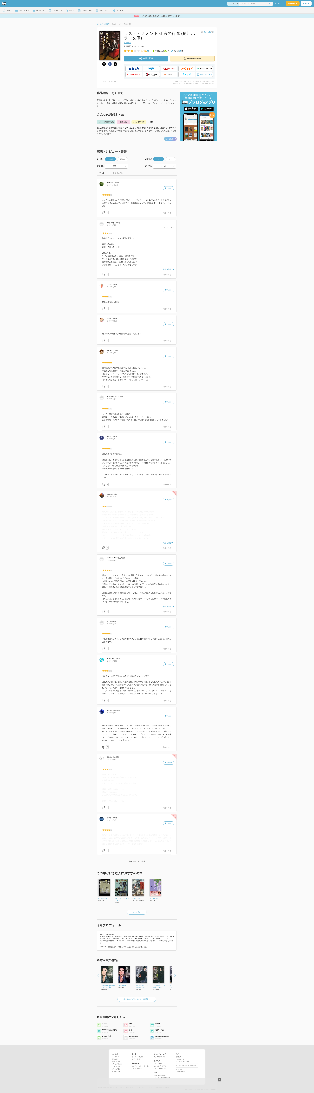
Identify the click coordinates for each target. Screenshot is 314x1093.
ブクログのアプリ (159, 1063)
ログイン (306, 3)
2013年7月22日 (112, 497)
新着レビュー (116, 1061)
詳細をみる (167, 213)
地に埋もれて (154, 898)
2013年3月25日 (112, 661)
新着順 (122, 159)
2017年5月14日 (112, 287)
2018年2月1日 (111, 225)
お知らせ (178, 1057)
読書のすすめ (116, 1071)
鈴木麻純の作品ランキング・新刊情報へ (137, 999)
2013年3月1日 (111, 759)
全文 (170, 159)
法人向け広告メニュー (183, 1061)
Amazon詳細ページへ (194, 58)
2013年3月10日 (112, 713)
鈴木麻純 (127, 43)
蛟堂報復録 (122, 985)
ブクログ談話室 (117, 1064)
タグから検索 (136, 1059)
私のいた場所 (136, 898)
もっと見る (169, 139)
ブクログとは (279, 3)
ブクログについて (159, 1057)
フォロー (169, 188)
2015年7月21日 (112, 321)
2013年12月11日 (112, 399)
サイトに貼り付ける (109, 81)
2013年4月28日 (112, 624)
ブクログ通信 (116, 1069)
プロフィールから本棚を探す (140, 1066)
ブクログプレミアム (160, 1066)
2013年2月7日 (111, 820)
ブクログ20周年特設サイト (162, 1077)
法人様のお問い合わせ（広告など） (187, 1065)
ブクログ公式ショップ (160, 1068)
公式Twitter (179, 1069)
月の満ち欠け (102, 898)
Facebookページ (181, 1071)
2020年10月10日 (112, 185)
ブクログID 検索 (137, 1068)
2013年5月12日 (112, 560)
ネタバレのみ (118, 173)
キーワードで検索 (137, 1057)
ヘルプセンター (180, 1059)
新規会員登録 (292, 3)
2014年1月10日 (112, 353)
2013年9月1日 (111, 439)
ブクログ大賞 (116, 1066)
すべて (101, 173)
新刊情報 (115, 1059)
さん (111, 183)
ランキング (115, 1057)
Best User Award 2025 (160, 1075)
